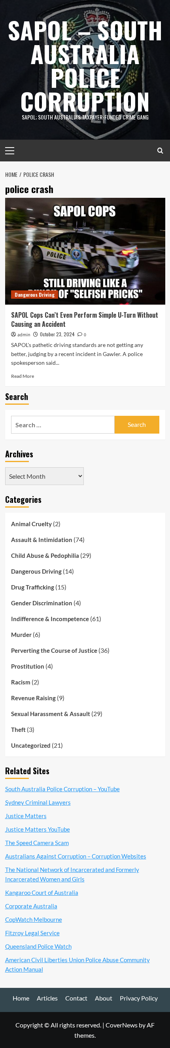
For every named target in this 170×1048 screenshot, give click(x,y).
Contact (76, 998)
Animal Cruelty (31, 523)
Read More (22, 376)
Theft (18, 729)
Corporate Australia (31, 906)
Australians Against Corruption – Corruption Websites (75, 856)
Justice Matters (26, 815)
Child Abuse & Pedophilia (45, 555)
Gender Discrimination (41, 602)
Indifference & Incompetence (50, 618)
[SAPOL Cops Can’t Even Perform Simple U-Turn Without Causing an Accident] (85, 251)
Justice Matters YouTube (37, 829)
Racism (20, 682)
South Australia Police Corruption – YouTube (62, 788)
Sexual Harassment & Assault (50, 713)
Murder (21, 634)
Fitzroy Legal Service (32, 932)
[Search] (160, 150)
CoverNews (122, 1025)
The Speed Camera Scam (37, 842)
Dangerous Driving (35, 294)
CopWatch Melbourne (33, 919)
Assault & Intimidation (41, 539)
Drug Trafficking (32, 587)
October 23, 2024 (57, 334)
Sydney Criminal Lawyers (38, 802)
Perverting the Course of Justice (54, 650)
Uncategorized (31, 745)
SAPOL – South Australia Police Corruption (85, 65)
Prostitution (27, 666)
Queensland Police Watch (38, 946)
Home (21, 998)
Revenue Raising (33, 697)
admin (23, 335)
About (103, 998)
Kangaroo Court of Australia (41, 892)
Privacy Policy (139, 998)
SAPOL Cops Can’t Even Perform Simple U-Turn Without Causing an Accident (84, 319)
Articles (47, 998)
